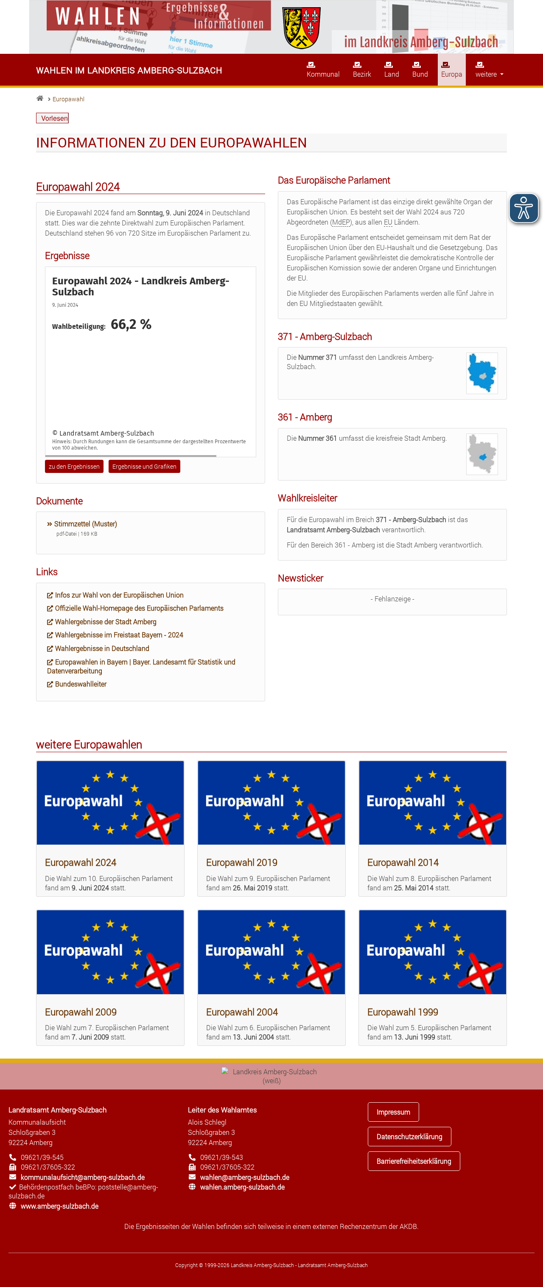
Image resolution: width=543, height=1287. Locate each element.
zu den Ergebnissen (74, 466)
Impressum (393, 1111)
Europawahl (68, 99)
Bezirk (362, 73)
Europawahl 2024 (80, 862)
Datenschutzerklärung (409, 1136)
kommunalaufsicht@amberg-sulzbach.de (76, 1177)
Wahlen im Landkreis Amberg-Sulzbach (129, 69)
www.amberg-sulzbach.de (53, 1205)
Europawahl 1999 (402, 1012)
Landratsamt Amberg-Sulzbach (57, 1110)
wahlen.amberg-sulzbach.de (236, 1186)
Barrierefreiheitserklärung (414, 1160)
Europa (451, 73)
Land (391, 73)
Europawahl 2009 (81, 1012)
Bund (420, 73)
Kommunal (323, 73)
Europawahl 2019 (241, 862)
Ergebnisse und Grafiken (144, 466)
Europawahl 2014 (403, 862)
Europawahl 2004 (242, 1012)
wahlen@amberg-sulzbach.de (238, 1177)
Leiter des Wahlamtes (222, 1110)
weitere (487, 73)
